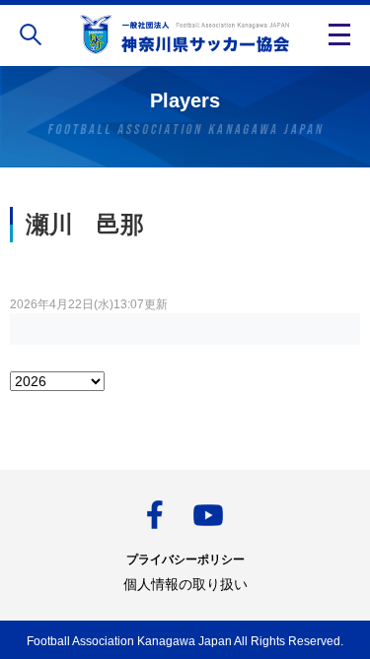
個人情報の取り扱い (185, 584)
